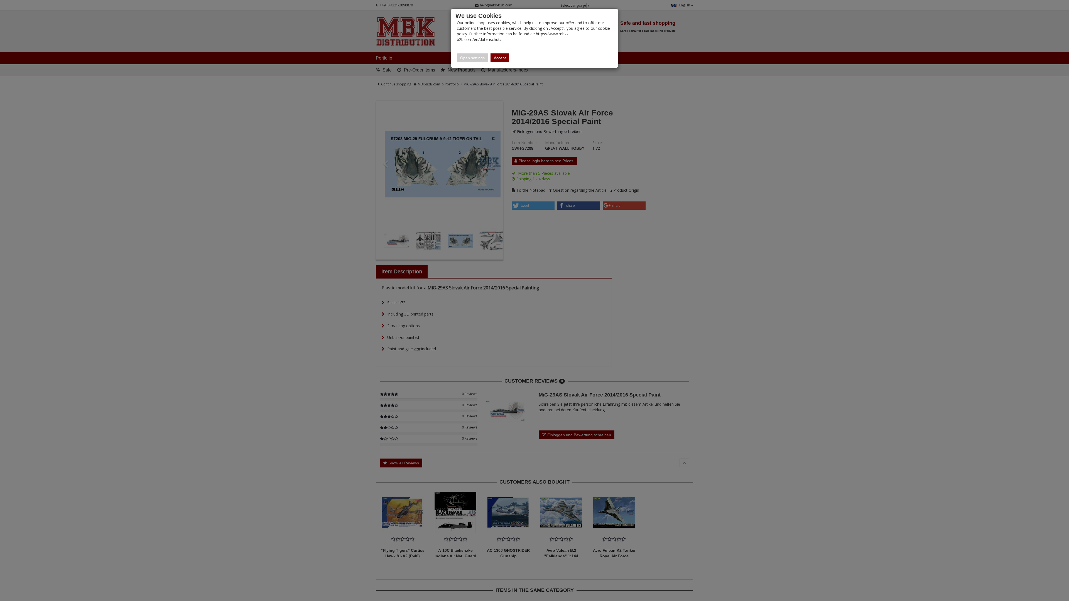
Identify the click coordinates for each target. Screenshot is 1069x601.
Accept (500, 58)
